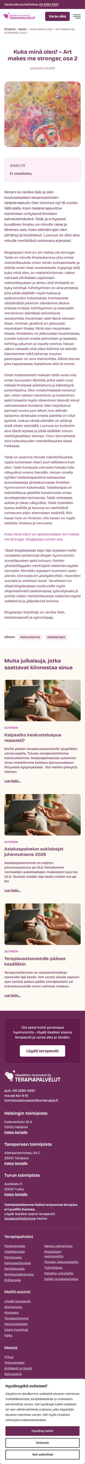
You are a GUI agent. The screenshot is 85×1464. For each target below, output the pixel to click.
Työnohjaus (53, 1268)
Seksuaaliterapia (17, 1263)
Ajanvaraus (13, 1307)
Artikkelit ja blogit (18, 1368)
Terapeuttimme (16, 1318)
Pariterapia (13, 1257)
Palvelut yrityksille (58, 1273)
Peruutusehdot (16, 1324)
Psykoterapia (14, 1246)
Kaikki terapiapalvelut (61, 1279)
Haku (8, 1335)
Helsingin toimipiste (26, 1113)
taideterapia (56, 637)
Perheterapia (14, 1269)
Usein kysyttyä (16, 1330)
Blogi (23, 29)
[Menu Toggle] (77, 16)
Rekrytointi (13, 1374)
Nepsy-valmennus (58, 1246)
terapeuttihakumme (20, 1218)
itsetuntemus (30, 637)
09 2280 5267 (49, 4)
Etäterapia (12, 1280)
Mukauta (42, 1443)
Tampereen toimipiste (28, 1144)
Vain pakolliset (42, 1454)
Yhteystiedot (14, 1363)
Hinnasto (11, 1313)
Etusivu (10, 29)
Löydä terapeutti (17, 1301)
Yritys (9, 1357)
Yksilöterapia (14, 1252)
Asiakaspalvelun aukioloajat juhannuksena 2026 (33, 851)
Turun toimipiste (22, 1175)
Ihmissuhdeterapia (19, 1274)
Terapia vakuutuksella (61, 1262)
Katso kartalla (15, 1132)
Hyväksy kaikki (42, 1431)
